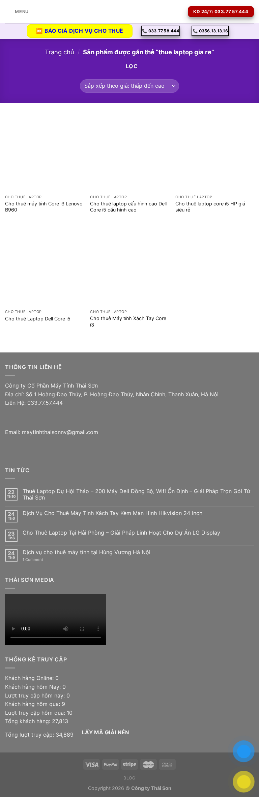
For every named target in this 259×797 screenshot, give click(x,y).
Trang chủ (59, 52)
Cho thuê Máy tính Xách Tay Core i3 (128, 321)
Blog (129, 777)
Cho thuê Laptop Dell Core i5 (37, 318)
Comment (33, 560)
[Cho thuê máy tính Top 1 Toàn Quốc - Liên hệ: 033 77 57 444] (129, 11)
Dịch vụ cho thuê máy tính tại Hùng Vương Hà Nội (86, 552)
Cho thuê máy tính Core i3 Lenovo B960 (44, 207)
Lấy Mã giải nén (105, 732)
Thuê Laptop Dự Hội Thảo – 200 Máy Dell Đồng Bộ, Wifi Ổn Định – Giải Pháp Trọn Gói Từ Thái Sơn (136, 494)
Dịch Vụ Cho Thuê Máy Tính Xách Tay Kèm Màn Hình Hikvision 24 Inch (112, 513)
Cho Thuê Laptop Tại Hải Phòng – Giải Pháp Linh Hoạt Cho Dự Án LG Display (121, 533)
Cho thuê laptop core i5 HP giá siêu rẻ (210, 207)
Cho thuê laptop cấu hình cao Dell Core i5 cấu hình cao (128, 207)
